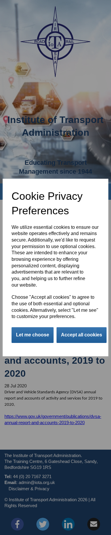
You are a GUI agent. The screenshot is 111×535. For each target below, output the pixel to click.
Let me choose (32, 334)
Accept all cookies (81, 334)
